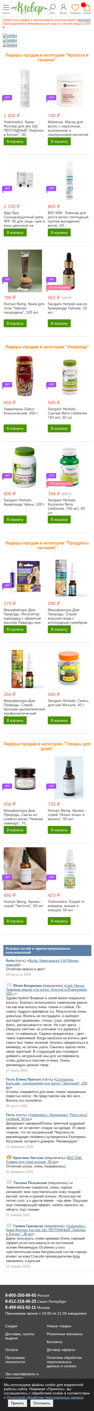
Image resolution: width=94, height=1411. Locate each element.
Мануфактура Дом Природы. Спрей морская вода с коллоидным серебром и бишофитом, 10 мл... (67, 618)
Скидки (11, 1326)
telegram (84, 20)
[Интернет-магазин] (29, 14)
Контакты (54, 1342)
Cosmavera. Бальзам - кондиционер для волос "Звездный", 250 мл (46, 1083)
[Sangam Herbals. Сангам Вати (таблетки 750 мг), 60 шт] (69, 376)
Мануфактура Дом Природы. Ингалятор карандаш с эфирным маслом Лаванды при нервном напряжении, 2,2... (23, 620)
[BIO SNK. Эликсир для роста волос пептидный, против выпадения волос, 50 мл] (69, 180)
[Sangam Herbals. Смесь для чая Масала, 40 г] (69, 668)
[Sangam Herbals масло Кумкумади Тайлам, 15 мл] (69, 271)
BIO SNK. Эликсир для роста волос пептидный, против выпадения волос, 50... (68, 219)
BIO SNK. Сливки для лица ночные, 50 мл (44, 1160)
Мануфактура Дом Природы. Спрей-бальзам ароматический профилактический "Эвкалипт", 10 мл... (24, 709)
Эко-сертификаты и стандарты (22, 1376)
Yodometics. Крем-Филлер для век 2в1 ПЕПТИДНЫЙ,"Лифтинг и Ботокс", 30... (24, 128)
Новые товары (59, 1326)
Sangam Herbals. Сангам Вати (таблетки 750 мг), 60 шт (67, 413)
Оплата (11, 1350)
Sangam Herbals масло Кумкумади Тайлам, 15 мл (67, 308)
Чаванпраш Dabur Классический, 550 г (21, 411)
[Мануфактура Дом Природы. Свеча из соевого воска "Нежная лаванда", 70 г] (25, 778)
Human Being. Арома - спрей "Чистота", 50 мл (23, 903)
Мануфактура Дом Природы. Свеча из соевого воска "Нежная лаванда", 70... (23, 816)
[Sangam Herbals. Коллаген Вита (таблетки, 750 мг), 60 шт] (69, 467)
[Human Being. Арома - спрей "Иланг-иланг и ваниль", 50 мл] (69, 778)
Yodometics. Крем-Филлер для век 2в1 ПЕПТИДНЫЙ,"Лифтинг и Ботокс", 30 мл (46, 1230)
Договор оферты (61, 1350)
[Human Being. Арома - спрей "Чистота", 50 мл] (25, 869)
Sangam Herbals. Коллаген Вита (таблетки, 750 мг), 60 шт (66, 506)
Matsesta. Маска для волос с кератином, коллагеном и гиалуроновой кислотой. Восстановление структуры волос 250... (68, 132)
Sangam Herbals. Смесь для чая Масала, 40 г (68, 703)
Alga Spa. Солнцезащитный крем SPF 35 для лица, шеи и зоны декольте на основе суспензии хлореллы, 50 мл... (24, 223)
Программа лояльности (15, 1359)
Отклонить (41, 1403)
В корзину (15, 141)
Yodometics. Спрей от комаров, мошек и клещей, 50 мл (66, 905)
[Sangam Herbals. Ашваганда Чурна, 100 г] (25, 467)
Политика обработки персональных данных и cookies (64, 1361)
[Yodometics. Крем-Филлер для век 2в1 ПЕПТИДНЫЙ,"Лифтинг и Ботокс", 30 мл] (25, 89)
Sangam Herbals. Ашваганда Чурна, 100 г (24, 502)
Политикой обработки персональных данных (45, 1397)
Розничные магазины (65, 1334)
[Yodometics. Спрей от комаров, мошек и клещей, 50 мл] (69, 869)
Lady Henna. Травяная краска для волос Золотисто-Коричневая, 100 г (47, 990)
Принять (17, 1403)
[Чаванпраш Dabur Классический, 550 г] (25, 376)
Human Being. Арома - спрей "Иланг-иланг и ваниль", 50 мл (67, 814)
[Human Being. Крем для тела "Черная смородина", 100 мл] (25, 271)
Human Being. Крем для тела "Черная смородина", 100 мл (24, 308)
